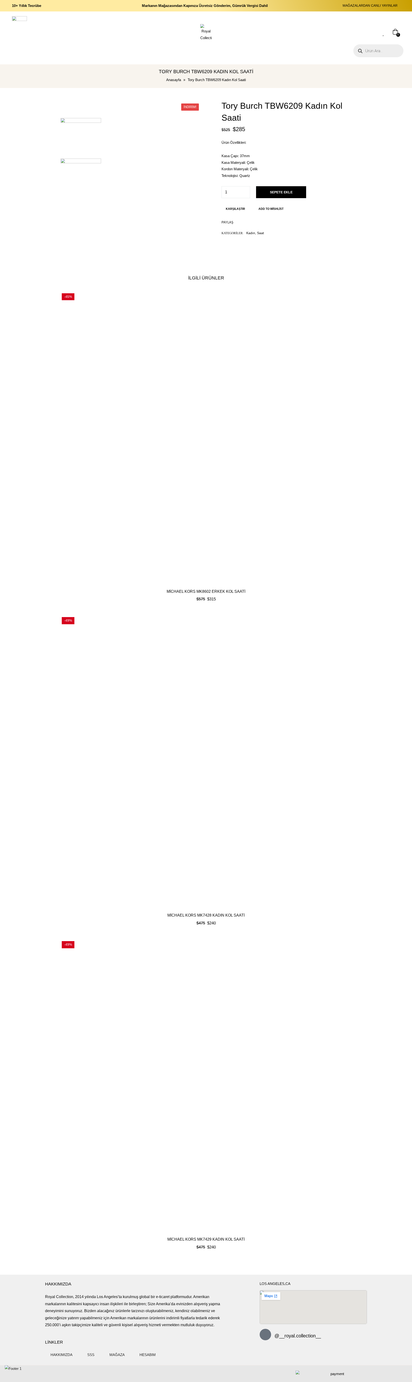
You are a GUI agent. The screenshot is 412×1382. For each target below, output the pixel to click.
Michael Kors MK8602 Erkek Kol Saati (206, 591)
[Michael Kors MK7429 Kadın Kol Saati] (206, 1085)
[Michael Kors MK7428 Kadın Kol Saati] (206, 761)
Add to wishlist (270, 209)
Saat (260, 233)
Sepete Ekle (281, 192)
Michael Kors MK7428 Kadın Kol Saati (206, 915)
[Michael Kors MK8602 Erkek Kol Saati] (206, 437)
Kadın (250, 233)
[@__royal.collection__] (265, 1334)
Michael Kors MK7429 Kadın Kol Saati (206, 1239)
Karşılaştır (235, 209)
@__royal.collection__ (297, 1335)
